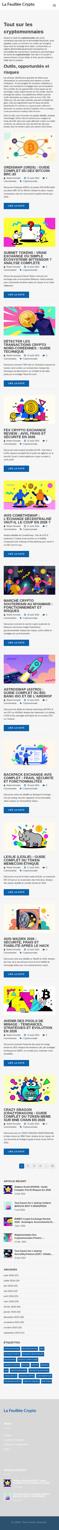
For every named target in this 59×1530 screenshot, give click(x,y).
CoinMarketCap (44, 1376)
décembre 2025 (14, 1317)
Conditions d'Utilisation (14, 1440)
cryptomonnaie (11, 1348)
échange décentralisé (32, 1354)
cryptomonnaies (18, 1370)
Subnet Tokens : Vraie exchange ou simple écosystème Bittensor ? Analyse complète (28, 258)
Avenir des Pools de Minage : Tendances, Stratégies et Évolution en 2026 (28, 1026)
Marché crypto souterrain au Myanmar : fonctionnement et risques (28, 606)
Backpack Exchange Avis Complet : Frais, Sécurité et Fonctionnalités (28, 778)
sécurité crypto (29, 1348)
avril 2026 (11, 1296)
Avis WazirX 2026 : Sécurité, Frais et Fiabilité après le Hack (26, 942)
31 (52, 1166)
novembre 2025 (14, 1322)
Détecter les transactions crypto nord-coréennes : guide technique (27, 346)
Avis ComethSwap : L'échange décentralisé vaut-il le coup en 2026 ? (27, 518)
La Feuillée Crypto (18, 4)
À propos (8, 1435)
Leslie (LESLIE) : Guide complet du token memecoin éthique (24, 860)
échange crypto (12, 1354)
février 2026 (12, 1307)
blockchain (9, 1359)
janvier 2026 (12, 1312)
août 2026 (11, 1275)
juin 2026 (10, 1286)
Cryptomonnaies (30, 181)
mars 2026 (11, 1301)
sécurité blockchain (39, 1370)
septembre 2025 (14, 1333)
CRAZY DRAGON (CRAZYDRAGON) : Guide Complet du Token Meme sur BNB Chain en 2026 (27, 1115)
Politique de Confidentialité (16, 1445)
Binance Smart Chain (28, 1359)
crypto (35, 1365)
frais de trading (31, 1381)
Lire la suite (16, 206)
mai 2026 (10, 1291)
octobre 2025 (13, 1327)
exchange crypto (12, 1381)
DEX (6, 1370)
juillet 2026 (11, 1281)
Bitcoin (25, 1365)
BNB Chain (46, 1381)
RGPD (6, 1449)
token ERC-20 (10, 1376)
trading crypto (26, 1376)
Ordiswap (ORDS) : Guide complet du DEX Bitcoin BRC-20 (27, 170)
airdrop (45, 1365)
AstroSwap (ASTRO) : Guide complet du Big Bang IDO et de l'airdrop (28, 692)
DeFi (42, 1348)
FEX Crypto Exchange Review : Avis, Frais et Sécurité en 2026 (25, 433)
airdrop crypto (11, 1365)
